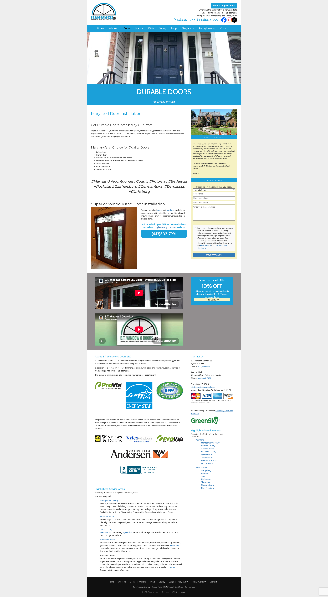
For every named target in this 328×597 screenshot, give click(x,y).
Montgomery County (109, 500)
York (203, 476)
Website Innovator (179, 592)
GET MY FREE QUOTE (214, 255)
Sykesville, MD (207, 454)
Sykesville (127, 532)
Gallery (162, 28)
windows (170, 210)
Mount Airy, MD (208, 463)
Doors (127, 28)
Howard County (107, 516)
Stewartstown (207, 485)
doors (160, 210)
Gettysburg (206, 470)
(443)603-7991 (208, 20)
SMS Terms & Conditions (173, 587)
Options (139, 28)
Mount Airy (174, 545)
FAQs (151, 28)
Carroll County (207, 448)
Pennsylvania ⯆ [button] (207, 28)
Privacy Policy (205, 245)
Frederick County (107, 539)
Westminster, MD (209, 460)
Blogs (174, 28)
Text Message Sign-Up (141, 587)
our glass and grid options (165, 227)
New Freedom (207, 488)
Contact (224, 28)
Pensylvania (201, 467)
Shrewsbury (206, 482)
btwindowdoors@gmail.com (203, 387)
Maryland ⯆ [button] (188, 28)
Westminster (106, 532)
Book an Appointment (224, 5)
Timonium (171, 567)
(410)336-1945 (184, 20)
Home (100, 28)
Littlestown (206, 479)
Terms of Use (190, 587)
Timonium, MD (207, 457)
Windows (114, 28)
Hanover (205, 473)
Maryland (200, 440)
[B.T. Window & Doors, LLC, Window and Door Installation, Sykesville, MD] (139, 470)
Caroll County (106, 529)
